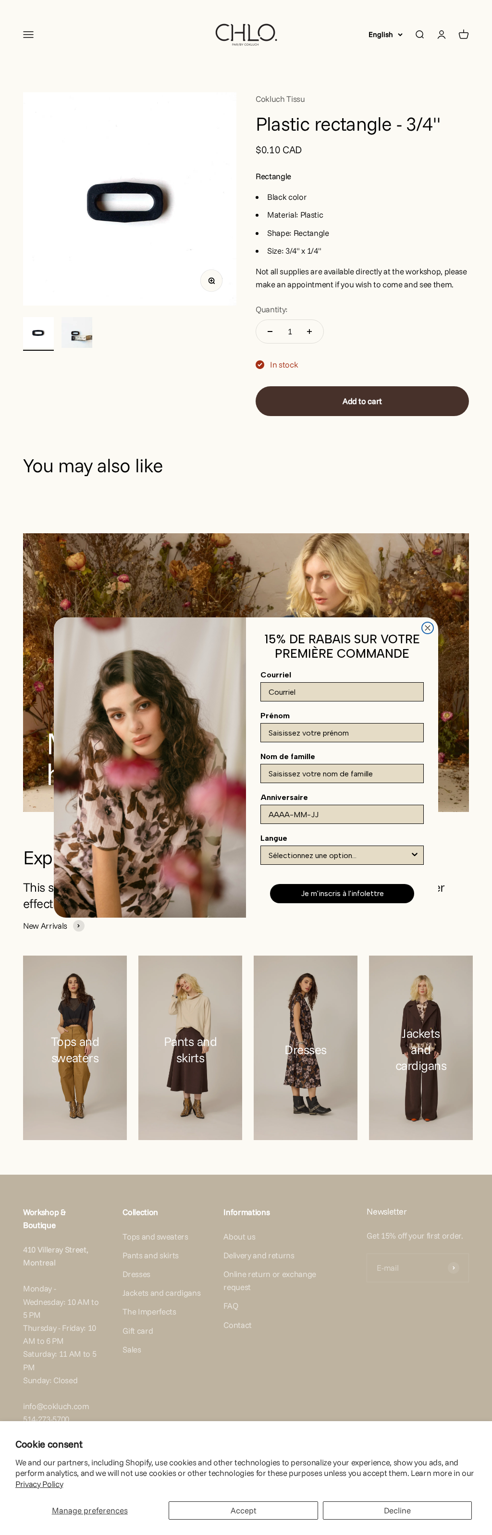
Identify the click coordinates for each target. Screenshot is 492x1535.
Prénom (275, 715)
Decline (397, 1510)
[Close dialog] (427, 628)
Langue (273, 838)
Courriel (275, 674)
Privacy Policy (39, 1484)
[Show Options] (414, 855)
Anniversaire (284, 797)
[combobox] (339, 855)
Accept (244, 1510)
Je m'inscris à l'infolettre (342, 893)
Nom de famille (287, 756)
